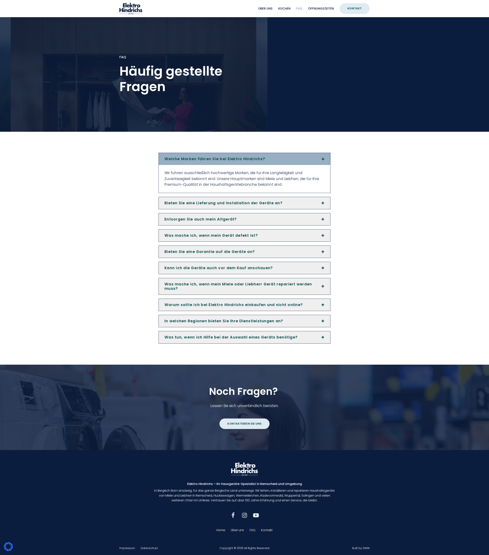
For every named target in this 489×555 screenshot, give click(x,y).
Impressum (127, 548)
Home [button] (220, 530)
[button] (233, 515)
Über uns (265, 8)
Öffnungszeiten (321, 8)
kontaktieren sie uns (244, 424)
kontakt (354, 8)
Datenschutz (149, 548)
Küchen (284, 8)
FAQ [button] (252, 530)
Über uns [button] (237, 530)
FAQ (299, 8)
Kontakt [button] (267, 530)
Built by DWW (361, 548)
